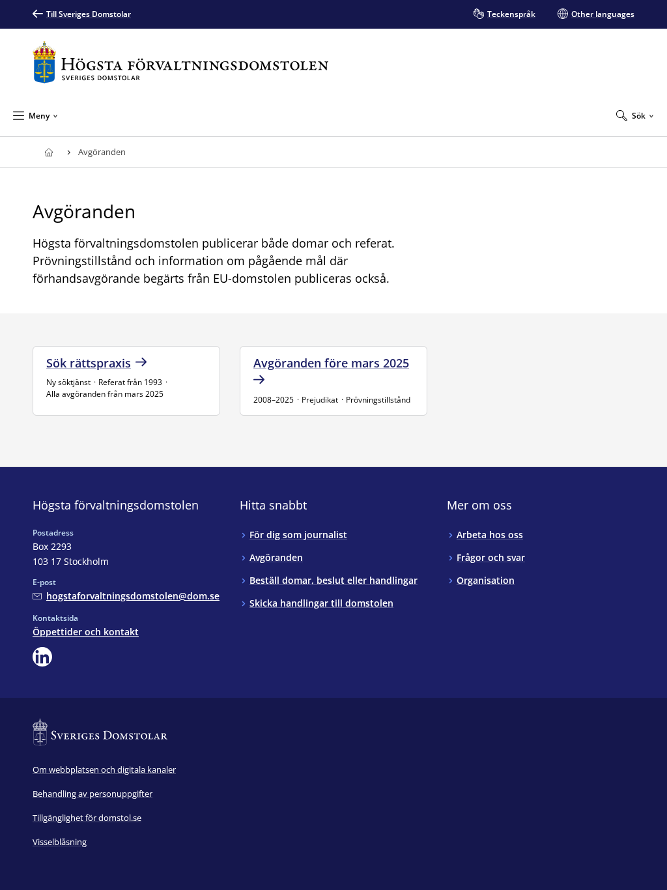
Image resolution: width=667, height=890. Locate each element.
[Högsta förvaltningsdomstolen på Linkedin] (42, 657)
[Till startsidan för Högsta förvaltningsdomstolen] (180, 62)
